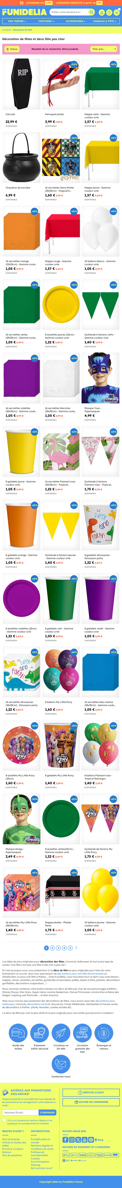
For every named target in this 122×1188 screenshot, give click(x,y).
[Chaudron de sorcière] (21, 157)
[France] (65, 1140)
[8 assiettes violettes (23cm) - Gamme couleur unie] (21, 598)
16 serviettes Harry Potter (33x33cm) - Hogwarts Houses (59, 189)
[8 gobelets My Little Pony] (61, 745)
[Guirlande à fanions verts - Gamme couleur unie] (100, 304)
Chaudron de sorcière (18, 187)
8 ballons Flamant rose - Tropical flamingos (98, 777)
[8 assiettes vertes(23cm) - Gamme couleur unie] (61, 819)
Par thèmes (16, 21)
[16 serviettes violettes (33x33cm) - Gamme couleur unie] (21, 378)
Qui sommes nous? (42, 1168)
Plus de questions (12, 1155)
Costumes (45, 21)
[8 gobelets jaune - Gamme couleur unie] (21, 451)
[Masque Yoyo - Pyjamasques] (100, 378)
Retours (6, 1152)
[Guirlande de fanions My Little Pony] (100, 819)
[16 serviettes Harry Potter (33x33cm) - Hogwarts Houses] (61, 157)
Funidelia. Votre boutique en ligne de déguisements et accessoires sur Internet (24, 12)
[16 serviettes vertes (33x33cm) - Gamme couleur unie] (21, 304)
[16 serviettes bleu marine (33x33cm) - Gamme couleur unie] (100, 672)
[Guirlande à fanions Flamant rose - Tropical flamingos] (100, 451)
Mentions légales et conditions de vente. (42, 1147)
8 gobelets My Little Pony (59, 775)
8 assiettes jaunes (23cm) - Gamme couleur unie (60, 336)
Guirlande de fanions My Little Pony (98, 850)
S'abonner (47, 1112)
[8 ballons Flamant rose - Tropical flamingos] (100, 745)
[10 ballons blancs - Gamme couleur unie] (100, 231)
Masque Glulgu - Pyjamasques (15, 850)
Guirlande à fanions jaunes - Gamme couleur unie (60, 557)
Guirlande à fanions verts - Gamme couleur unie (100, 336)
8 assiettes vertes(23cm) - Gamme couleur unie (59, 850)
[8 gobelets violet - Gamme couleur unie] (100, 598)
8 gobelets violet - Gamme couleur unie (99, 630)
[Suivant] (76, 948)
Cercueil (10, 114)
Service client (93, 1092)
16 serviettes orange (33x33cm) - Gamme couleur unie (21, 263)
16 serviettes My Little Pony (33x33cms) (21, 924)
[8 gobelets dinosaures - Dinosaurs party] (100, 525)
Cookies (35, 1158)
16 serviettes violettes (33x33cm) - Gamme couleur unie (21, 410)
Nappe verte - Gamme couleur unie (97, 116)
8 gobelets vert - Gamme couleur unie (59, 630)
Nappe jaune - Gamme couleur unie (97, 189)
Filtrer (14, 49)
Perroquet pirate (54, 114)
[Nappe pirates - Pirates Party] (61, 892)
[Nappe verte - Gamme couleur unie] (100, 84)
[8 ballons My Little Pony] (61, 672)
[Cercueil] (21, 84)
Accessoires (74, 21)
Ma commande (10, 1139)
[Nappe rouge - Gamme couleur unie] (61, 231)
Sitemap (35, 1164)
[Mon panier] (117, 12)
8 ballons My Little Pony (58, 702)
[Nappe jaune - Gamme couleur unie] (100, 157)
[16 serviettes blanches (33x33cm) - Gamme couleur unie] (61, 378)
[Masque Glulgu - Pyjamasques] (21, 819)
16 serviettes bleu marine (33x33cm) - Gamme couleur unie (100, 704)
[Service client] (109, 12)
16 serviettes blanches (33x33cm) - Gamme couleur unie (61, 410)
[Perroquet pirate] (61, 84)
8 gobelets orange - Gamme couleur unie (21, 557)
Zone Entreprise (40, 1161)
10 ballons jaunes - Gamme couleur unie (100, 924)
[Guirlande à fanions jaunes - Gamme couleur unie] (61, 525)
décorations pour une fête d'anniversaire (80, 973)
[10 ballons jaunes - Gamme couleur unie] (100, 892)
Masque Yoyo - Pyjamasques (93, 410)
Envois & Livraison (12, 1148)
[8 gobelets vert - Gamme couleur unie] (61, 598)
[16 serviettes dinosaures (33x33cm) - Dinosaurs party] (21, 672)
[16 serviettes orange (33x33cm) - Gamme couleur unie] (21, 231)
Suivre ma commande (93, 1101)
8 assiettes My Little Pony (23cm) (20, 777)
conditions (12, 1123)
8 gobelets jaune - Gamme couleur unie (21, 483)
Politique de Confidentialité (39, 1154)
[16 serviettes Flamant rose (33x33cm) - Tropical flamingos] (61, 451)
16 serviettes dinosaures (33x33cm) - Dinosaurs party (21, 704)
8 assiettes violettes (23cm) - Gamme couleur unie (21, 630)
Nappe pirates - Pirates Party (58, 924)
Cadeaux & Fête (103, 21)
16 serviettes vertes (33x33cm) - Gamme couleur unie (21, 336)
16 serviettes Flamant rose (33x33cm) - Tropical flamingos (60, 483)
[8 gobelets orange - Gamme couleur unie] (21, 525)
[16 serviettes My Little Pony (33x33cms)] (21, 892)
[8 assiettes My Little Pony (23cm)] (21, 745)
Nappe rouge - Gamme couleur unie (58, 263)
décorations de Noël (38, 1004)
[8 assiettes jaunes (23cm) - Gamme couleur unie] (61, 304)
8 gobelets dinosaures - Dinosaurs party (98, 557)
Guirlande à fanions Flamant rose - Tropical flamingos (98, 483)
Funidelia (6, 30)
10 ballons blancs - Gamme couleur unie (100, 263)
